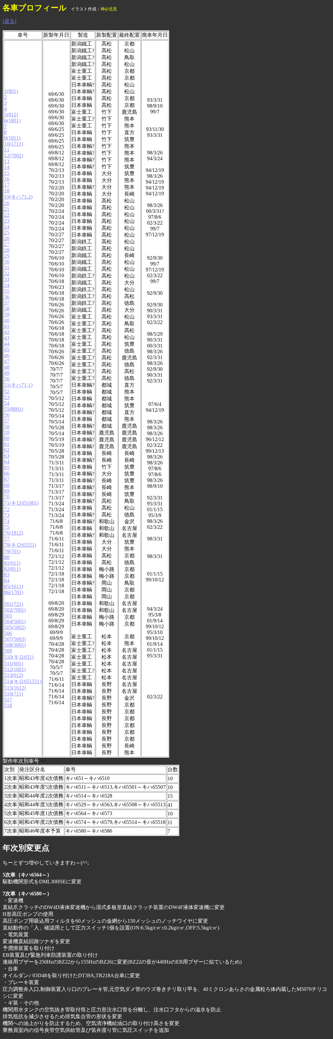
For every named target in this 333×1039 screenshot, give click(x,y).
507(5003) (15, 639)
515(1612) (15, 688)
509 (8, 651)
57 (6, 420)
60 (6, 438)
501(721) (13, 604)
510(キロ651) (18, 657)
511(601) (13, 663)
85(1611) (13, 586)
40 (6, 320)
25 (6, 232)
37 (6, 302)
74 (6, 521)
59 (6, 432)
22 (6, 215)
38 (6, 308)
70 (6, 497)
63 (6, 456)
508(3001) (15, 645)
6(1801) (12, 120)
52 (6, 391)
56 (6, 415)
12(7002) (13, 155)
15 (6, 173)
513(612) (13, 675)
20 (6, 203)
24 (6, 226)
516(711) (13, 693)
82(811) (12, 569)
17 (6, 185)
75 (6, 527)
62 (6, 450)
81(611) (12, 563)
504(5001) (15, 621)
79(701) (12, 551)
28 (6, 250)
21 (6, 209)
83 (6, 575)
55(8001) (13, 409)
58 (6, 426)
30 (6, 262)
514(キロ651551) (22, 681)
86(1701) (13, 592)
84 (6, 580)
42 (6, 332)
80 (6, 557)
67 (6, 479)
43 (6, 338)
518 (8, 705)
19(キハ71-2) (18, 197)
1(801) (11, 91)
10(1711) (13, 144)
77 (6, 538)
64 (6, 461)
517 (8, 699)
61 (6, 444)
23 (6, 221)
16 (6, 179)
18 (6, 190)
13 (6, 161)
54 (6, 403)
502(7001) (15, 610)
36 (6, 297)
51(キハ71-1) (18, 385)
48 (6, 367)
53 (6, 397)
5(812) (11, 114)
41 (6, 326)
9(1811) (12, 138)
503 (8, 615)
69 (6, 491)
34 (6, 285)
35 (6, 291)
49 (6, 373)
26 (6, 238)
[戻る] (9, 21)
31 (6, 267)
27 (6, 244)
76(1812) (13, 533)
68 (6, 485)
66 (6, 473)
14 (6, 167)
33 (6, 279)
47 (6, 361)
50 (6, 379)
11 (6, 149)
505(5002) (15, 627)
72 (6, 509)
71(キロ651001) (21, 503)
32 (6, 273)
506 (8, 633)
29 (6, 256)
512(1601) (15, 669)
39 (6, 314)
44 (6, 343)
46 (6, 355)
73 (6, 515)
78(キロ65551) (20, 545)
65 (6, 467)
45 (6, 349)
